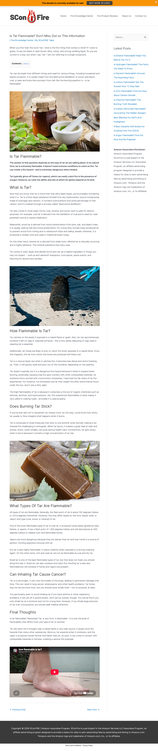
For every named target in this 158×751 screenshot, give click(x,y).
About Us (126, 16)
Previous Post (18, 709)
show (25, 64)
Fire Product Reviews (107, 16)
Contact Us (140, 16)
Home (63, 16)
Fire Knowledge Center (81, 16)
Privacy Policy (88, 745)
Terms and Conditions (73, 745)
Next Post (93, 709)
